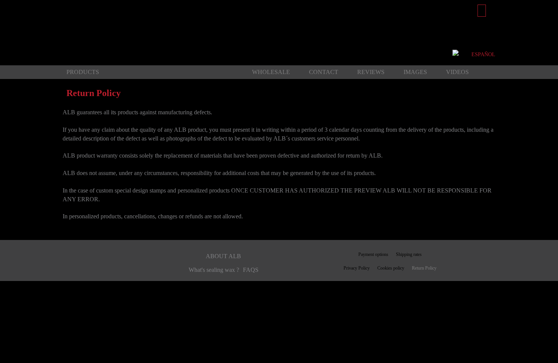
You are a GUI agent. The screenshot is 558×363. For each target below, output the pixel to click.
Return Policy (424, 268)
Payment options (373, 254)
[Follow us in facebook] (65, 264)
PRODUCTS (82, 72)
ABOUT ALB (223, 256)
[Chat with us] (456, 54)
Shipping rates (409, 254)
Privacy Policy (357, 268)
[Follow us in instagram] (119, 264)
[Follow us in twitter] (98, 264)
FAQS (251, 270)
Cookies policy (390, 268)
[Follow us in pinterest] (78, 264)
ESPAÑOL (483, 54)
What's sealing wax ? (214, 270)
